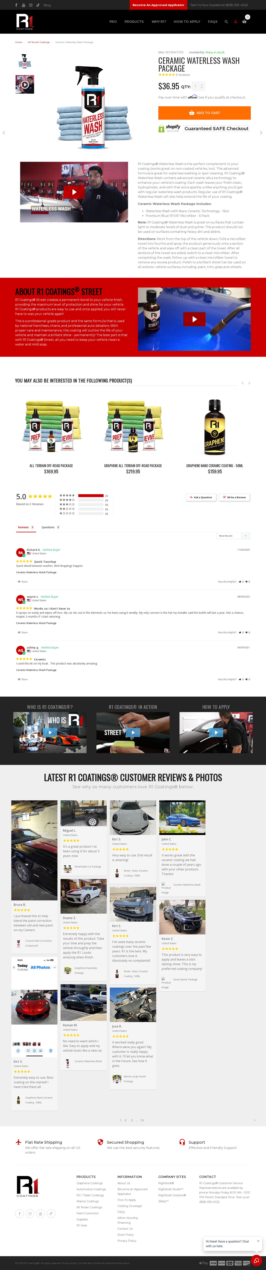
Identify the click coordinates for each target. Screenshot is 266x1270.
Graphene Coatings (90, 1183)
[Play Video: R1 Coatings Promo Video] (133, 732)
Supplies (82, 1219)
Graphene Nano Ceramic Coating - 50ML (214, 466)
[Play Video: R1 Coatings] (50, 732)
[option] (24, 63)
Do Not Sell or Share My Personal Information (104, 1263)
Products (134, 22)
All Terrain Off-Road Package (51, 466)
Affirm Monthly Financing (127, 1220)
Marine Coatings (88, 1201)
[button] (241, 581)
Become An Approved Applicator (158, 5)
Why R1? (159, 22)
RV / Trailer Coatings (90, 1195)
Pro (113, 22)
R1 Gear (82, 1225)
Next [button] (249, 383)
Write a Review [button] (236, 497)
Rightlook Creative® (172, 1195)
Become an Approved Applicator (132, 1191)
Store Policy (125, 1235)
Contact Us (125, 1228)
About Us (123, 1183)
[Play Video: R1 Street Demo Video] (194, 319)
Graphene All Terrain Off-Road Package (133, 466)
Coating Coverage (129, 1206)
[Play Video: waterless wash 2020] (74, 192)
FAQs (213, 22)
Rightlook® (166, 1183)
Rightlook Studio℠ (170, 1189)
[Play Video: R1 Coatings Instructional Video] (216, 732)
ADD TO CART (208, 113)
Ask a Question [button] (203, 497)
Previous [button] (243, 383)
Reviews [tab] (23, 527)
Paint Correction (88, 1213)
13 (142, 1120)
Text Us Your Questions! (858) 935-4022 (219, 5)
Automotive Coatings (91, 1189)
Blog (47, 5)
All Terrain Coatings (39, 42)
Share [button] (24, 581)
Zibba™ (163, 1201)
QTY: (186, 86)
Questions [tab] (48, 527)
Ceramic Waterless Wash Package (36, 572)
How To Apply (187, 22)
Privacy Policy (126, 1241)
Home (18, 42)
